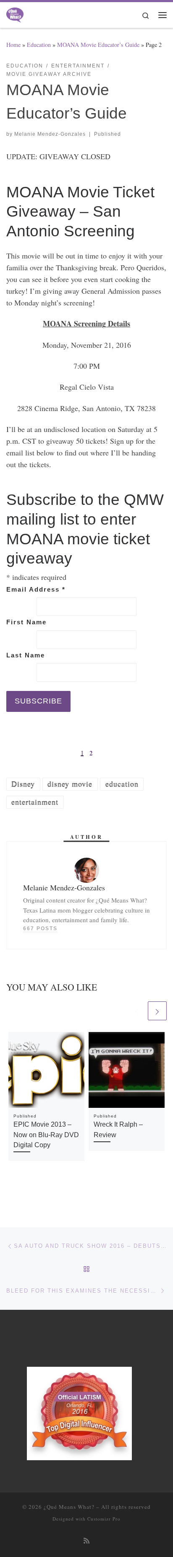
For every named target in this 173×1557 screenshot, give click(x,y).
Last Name (25, 655)
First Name (26, 622)
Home (13, 45)
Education (39, 45)
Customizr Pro (104, 1519)
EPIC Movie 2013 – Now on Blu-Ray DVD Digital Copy (46, 1134)
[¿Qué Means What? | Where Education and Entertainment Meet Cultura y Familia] (15, 13)
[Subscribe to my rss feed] (86, 1541)
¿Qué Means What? (69, 1506)
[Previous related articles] (136, 1010)
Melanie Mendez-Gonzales (50, 134)
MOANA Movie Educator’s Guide (98, 45)
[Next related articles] (157, 1010)
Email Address (36, 589)
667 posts (40, 928)
